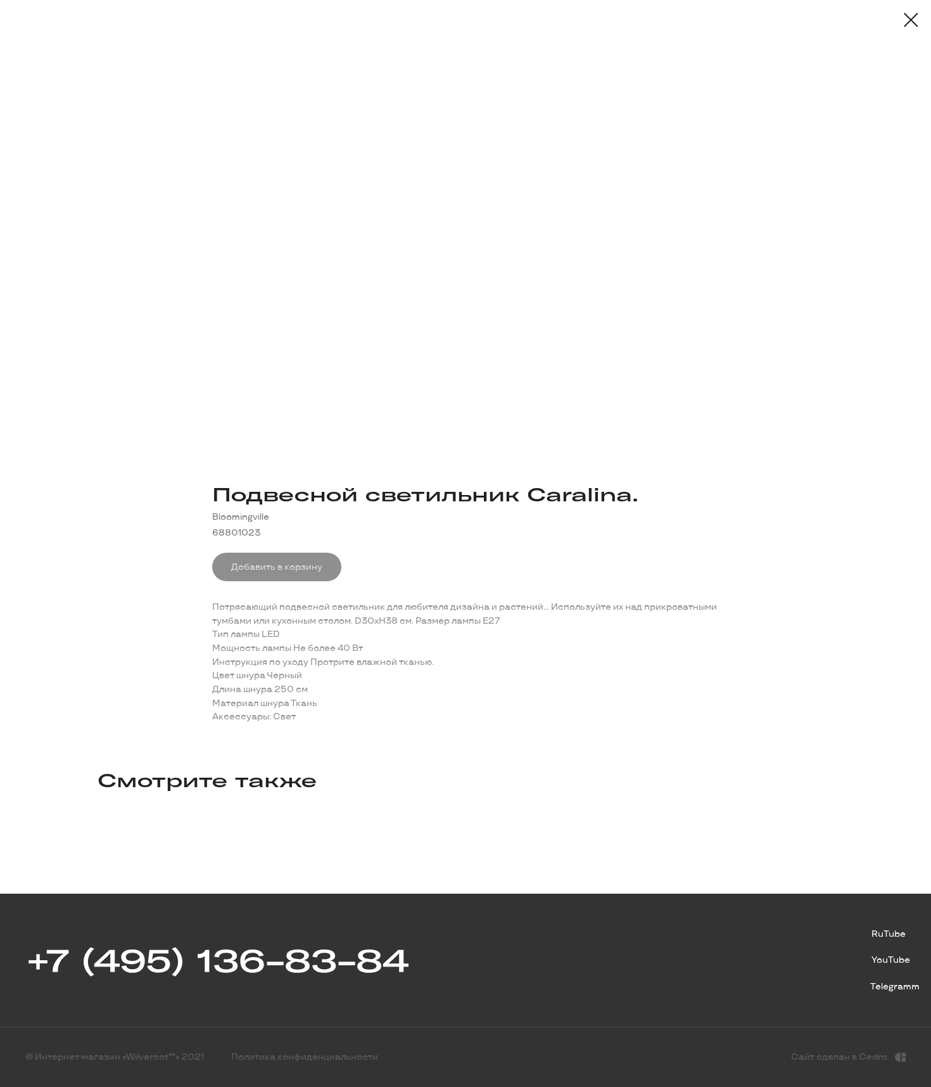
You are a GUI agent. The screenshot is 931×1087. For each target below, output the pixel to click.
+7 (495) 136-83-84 (216, 961)
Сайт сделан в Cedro (839, 1057)
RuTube (888, 934)
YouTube (890, 960)
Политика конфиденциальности (304, 1057)
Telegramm (895, 986)
